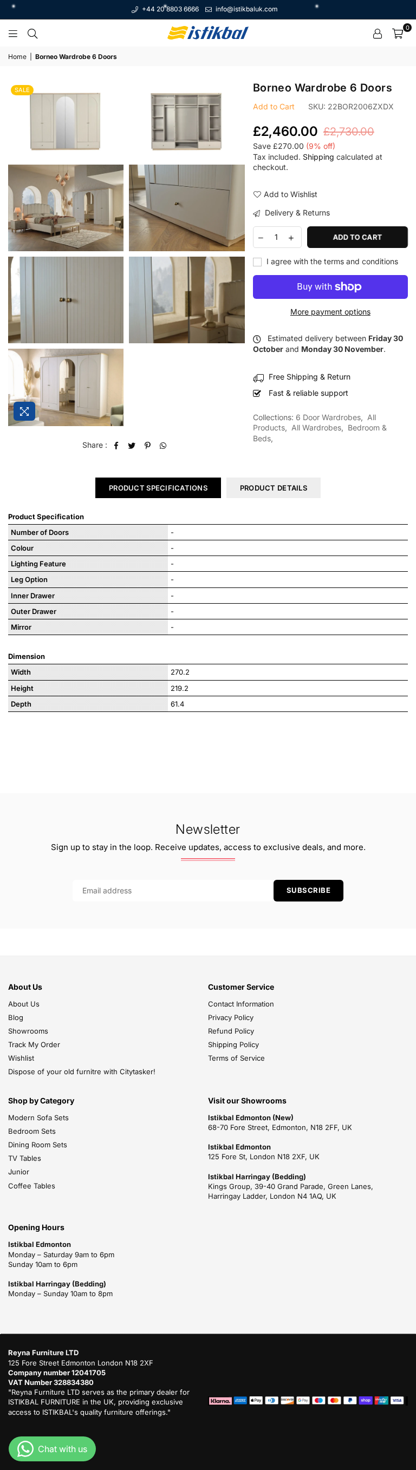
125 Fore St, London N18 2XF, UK (264, 1156)
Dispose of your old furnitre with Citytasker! (81, 1071)
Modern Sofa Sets (38, 1117)
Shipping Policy (233, 1044)
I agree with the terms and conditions (331, 261)
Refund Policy (231, 1031)
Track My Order (34, 1044)
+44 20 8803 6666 (169, 9)
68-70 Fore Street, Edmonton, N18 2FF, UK (280, 1127)
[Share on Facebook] (116, 445)
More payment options (330, 311)
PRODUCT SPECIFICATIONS (158, 488)
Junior (18, 1171)
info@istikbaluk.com (246, 9)
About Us (24, 1003)
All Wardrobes (316, 427)
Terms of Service (236, 1058)
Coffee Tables (31, 1185)
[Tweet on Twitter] (132, 445)
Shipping (318, 156)
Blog (15, 1017)
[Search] (32, 33)
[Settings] (377, 33)
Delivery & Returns (296, 212)
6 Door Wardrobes (328, 417)
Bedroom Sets (32, 1131)
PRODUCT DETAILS (273, 488)
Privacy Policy (230, 1017)
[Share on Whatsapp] (163, 445)
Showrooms (28, 1031)
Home (17, 57)
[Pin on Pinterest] (148, 445)
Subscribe (309, 890)
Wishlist (21, 1058)
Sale (22, 90)
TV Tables (24, 1158)
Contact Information (241, 1003)
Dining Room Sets (37, 1144)
